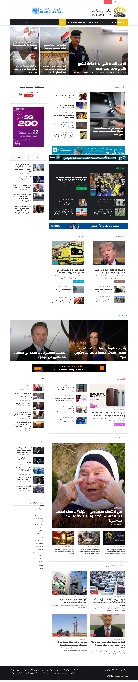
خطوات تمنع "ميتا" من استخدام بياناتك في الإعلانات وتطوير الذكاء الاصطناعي (64, 400)
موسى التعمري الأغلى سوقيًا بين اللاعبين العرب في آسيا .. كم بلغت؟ (63, 135)
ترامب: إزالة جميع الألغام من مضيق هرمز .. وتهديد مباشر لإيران (109, 271)
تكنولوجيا (40, 530)
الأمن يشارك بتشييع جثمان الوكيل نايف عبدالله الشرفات (23, 469)
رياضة (80, 22)
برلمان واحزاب (96, 22)
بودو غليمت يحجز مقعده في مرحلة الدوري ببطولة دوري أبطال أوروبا (71, 178)
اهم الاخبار (40, 521)
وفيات (41, 568)
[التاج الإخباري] (109, 11)
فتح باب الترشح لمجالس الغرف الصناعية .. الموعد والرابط (73, 600)
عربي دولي (105, 22)
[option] (69, 51)
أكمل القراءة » (82, 188)
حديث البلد (40, 534)
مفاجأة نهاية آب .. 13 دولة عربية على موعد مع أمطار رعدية (63, 291)
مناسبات (40, 562)
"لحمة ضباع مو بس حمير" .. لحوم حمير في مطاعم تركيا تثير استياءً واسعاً (61, 302)
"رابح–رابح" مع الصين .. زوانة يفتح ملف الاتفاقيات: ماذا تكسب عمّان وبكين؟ (64, 551)
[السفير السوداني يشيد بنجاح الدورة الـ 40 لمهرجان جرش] (38, 188)
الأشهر (19, 157)
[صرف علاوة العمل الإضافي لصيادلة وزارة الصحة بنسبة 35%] (24, 39)
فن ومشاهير (39, 549)
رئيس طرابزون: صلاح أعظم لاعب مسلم (103, 203)
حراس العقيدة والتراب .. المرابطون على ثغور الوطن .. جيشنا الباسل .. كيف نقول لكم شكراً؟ (22, 425)
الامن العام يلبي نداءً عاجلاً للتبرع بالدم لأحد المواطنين (102, 66)
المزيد (63, 22)
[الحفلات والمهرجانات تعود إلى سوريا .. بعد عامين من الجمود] (39, 340)
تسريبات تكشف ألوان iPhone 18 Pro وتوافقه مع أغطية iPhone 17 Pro (108, 414)
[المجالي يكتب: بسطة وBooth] (38, 387)
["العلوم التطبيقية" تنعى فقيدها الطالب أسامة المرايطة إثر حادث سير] (38, 450)
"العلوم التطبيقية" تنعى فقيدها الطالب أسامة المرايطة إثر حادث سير (24, 450)
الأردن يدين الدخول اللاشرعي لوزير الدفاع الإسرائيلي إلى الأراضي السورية (83, 2)
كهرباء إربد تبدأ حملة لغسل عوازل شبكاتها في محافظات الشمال (72, 643)
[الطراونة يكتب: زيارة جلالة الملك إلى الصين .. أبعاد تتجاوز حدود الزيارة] (38, 396)
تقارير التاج (39, 673)
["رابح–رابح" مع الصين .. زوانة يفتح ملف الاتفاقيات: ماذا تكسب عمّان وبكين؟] (63, 538)
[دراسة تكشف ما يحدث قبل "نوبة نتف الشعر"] (83, 96)
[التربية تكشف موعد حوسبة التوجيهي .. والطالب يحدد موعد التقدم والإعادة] (81, 409)
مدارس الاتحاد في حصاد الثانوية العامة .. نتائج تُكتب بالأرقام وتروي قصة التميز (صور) (23, 168)
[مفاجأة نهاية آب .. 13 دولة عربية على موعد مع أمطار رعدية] (78, 289)
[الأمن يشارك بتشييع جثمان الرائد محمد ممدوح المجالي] (38, 489)
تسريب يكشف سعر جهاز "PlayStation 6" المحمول (66, 421)
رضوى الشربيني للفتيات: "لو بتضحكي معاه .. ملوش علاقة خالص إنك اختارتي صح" (100, 353)
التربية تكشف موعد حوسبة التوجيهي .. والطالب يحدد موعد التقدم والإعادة (64, 411)
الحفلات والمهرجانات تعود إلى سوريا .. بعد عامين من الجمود (40, 355)
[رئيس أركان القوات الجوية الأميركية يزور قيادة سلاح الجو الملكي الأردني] (54, 63)
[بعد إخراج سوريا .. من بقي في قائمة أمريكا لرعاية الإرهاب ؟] (119, 299)
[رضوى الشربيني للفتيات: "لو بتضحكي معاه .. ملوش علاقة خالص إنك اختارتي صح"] (98, 340)
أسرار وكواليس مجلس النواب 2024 (24, 673)
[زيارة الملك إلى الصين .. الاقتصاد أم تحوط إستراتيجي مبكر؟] (38, 415)
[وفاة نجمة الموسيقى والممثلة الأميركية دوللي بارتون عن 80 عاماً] (81, 105)
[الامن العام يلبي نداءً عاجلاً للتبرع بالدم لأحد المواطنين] (98, 51)
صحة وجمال (39, 543)
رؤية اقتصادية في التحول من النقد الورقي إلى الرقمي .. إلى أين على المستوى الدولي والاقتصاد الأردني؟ (22, 209)
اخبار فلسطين (39, 515)
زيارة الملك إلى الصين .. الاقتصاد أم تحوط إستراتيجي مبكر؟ (23, 414)
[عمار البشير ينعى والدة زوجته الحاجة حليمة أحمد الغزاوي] (38, 460)
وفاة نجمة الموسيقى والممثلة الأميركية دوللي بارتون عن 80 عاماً (64, 106)
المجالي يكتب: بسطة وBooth (25, 386)
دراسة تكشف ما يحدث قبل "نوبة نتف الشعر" (64, 96)
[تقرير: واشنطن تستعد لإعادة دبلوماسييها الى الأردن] (119, 289)
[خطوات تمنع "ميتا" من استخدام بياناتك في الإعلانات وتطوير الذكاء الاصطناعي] (81, 398)
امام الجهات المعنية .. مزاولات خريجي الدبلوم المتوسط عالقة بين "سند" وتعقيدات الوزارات (89, 551)
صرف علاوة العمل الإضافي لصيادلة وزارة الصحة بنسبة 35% (25, 45)
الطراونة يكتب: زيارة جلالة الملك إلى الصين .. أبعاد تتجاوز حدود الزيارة (23, 395)
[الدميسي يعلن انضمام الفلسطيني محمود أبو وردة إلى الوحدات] (83, 202)
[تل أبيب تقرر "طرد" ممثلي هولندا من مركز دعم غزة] (54, 39)
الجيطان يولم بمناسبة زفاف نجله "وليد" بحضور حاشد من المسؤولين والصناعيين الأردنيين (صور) (22, 197)
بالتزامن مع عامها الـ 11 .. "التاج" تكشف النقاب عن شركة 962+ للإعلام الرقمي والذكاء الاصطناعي (114, 551)
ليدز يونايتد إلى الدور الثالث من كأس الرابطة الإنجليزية (63, 116)
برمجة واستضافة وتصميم (121, 676)
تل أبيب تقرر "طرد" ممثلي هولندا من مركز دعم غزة (55, 46)
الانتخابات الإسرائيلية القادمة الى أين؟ (25, 177)
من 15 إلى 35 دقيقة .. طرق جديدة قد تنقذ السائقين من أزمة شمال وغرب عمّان (108, 602)
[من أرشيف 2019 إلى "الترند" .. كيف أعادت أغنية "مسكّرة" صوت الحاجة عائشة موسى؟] (88, 485)
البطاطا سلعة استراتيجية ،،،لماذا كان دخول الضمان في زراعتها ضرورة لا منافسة (108, 645)
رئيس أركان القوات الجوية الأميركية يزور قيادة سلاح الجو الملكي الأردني (55, 69)
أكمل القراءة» (119, 281)
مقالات (41, 559)
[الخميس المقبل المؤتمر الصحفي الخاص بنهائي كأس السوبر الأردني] (81, 212)
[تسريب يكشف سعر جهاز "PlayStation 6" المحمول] (81, 420)
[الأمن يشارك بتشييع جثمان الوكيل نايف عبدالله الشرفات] (38, 470)
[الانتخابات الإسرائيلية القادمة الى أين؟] (38, 179)
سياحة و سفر (39, 540)
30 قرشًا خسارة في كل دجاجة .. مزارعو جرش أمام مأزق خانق (25, 69)
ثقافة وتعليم (39, 527)
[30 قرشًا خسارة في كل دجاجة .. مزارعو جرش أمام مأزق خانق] (24, 63)
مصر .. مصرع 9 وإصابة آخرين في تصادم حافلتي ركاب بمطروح (70, 271)
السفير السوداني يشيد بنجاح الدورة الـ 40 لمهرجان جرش (22, 186)
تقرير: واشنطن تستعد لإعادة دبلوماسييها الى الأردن (103, 290)
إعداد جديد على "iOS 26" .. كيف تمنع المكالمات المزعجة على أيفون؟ (64, 389)
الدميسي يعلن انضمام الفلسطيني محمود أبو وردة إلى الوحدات (64, 203)
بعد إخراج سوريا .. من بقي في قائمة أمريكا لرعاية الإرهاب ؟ (103, 300)
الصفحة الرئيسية (122, 22)
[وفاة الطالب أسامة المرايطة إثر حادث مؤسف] (38, 480)
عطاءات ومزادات (72, 22)
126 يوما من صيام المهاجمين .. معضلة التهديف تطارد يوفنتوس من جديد (101, 213)
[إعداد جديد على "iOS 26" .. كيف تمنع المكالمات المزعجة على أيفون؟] (81, 388)
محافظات (40, 555)
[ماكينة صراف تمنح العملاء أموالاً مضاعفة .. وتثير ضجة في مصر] (107, 116)
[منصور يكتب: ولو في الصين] (38, 406)
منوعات (40, 565)
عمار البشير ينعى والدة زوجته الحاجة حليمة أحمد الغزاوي (23, 459)
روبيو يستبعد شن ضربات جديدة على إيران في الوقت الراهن (63, 126)
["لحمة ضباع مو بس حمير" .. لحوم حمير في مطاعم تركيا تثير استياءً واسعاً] (79, 300)
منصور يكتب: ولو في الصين (23, 403)
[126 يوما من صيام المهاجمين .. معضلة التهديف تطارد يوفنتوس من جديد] (120, 212)
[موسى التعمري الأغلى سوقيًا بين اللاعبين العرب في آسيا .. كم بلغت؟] (83, 135)
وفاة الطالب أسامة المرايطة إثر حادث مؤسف (23, 478)
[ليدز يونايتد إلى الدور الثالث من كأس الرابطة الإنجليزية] (81, 115)
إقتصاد (41, 512)
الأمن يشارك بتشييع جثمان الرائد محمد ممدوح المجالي (22, 487)
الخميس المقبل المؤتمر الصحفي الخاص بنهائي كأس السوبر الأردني (64, 212)
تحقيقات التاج (87, 22)
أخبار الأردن (113, 22)
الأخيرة (38, 157)
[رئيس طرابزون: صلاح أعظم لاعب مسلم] (119, 202)
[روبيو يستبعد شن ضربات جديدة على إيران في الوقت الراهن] (81, 125)
